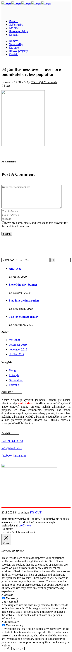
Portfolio (14, 384)
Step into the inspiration (24, 300)
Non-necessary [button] (10, 621)
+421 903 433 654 (12, 441)
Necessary (12, 598)
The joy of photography (24, 316)
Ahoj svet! (15, 268)
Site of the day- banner (23, 284)
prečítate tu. (25, 525)
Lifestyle (14, 375)
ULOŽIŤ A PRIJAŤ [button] (13, 648)
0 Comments (49, 82)
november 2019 (18, 349)
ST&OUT (36, 512)
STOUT (36, 82)
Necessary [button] (7, 594)
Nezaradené (16, 380)
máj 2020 (14, 339)
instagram (20, 455)
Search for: (8, 259)
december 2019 (18, 344)
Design (13, 370)
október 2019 (16, 354)
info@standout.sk (11, 448)
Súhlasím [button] (7, 528)
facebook (6, 455)
